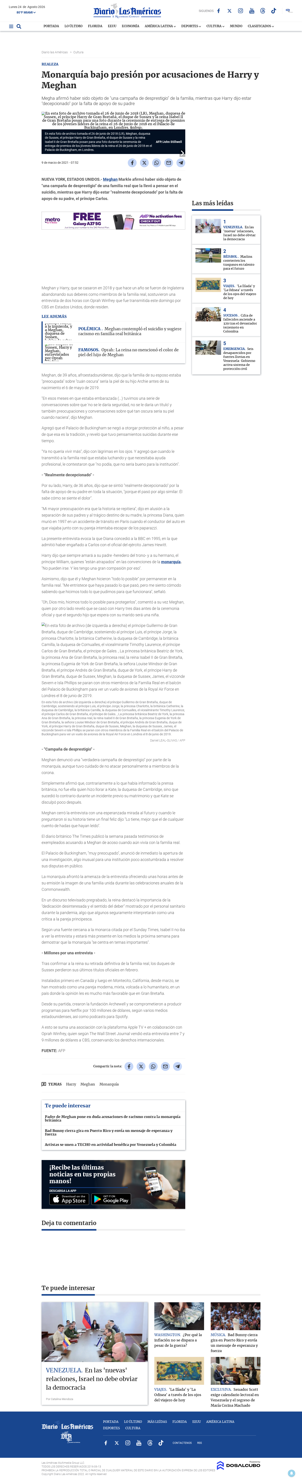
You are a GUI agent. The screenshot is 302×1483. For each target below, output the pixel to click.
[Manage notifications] (291, 1473)
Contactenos (182, 1443)
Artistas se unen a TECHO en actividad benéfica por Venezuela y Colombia (110, 1145)
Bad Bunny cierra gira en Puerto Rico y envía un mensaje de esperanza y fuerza (108, 1132)
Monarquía (109, 1084)
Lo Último (73, 26)
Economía (130, 26)
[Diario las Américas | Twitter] (229, 11)
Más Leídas (157, 1421)
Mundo (236, 26)
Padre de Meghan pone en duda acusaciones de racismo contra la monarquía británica (112, 1118)
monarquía (171, 561)
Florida (95, 26)
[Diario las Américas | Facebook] (218, 11)
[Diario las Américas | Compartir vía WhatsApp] (156, 162)
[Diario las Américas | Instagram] (240, 10)
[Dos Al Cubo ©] (238, 1469)
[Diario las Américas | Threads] (263, 10)
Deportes (190, 26)
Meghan (110, 179)
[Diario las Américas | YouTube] (251, 10)
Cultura (214, 26)
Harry (71, 1084)
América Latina (159, 26)
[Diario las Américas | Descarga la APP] (70, 1199)
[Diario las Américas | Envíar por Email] (168, 162)
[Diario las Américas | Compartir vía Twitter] (144, 162)
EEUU (112, 26)
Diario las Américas (55, 52)
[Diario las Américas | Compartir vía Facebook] (132, 162)
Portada (51, 26)
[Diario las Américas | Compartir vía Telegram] (180, 162)
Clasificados (260, 26)
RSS (199, 1443)
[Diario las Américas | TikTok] (274, 10)
